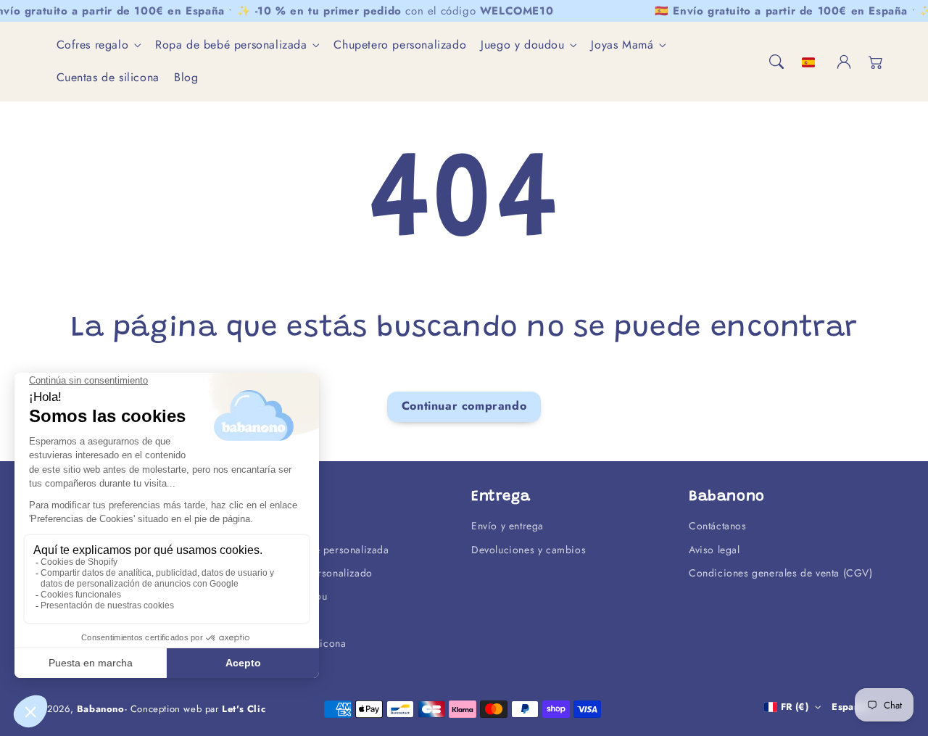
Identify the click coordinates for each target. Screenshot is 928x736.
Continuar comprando (464, 405)
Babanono (101, 709)
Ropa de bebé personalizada (231, 45)
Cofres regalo (93, 45)
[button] (776, 62)
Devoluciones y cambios (528, 549)
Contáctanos (718, 525)
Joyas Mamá (622, 45)
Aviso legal (714, 549)
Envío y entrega (507, 525)
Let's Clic (243, 709)
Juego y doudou (522, 45)
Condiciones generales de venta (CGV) (781, 573)
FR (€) (794, 707)
